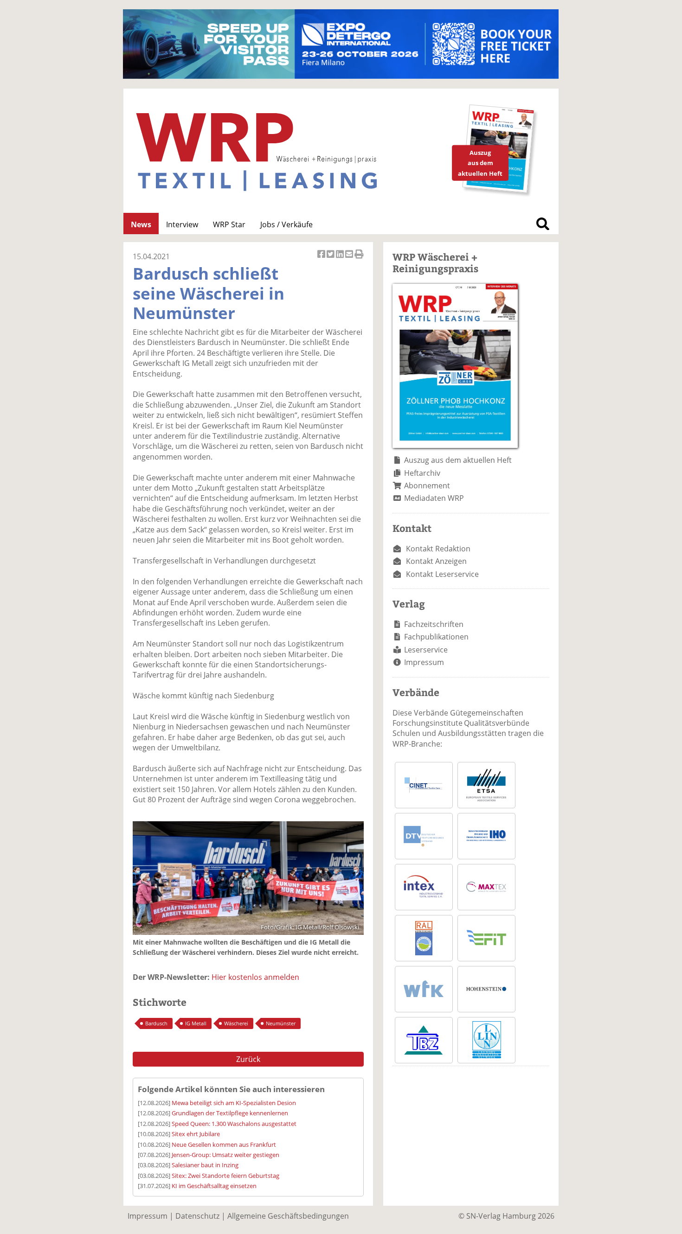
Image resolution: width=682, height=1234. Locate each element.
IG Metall (195, 1023)
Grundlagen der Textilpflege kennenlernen (230, 1113)
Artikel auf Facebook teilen (322, 259)
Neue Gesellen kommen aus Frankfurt (224, 1144)
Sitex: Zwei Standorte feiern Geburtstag (225, 1175)
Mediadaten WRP (434, 498)
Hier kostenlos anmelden (255, 977)
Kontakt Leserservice (442, 574)
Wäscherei (236, 1023)
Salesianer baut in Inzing (205, 1165)
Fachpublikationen (436, 637)
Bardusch (156, 1023)
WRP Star (229, 224)
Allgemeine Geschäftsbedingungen (288, 1216)
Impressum (424, 662)
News (141, 224)
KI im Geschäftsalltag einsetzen (214, 1186)
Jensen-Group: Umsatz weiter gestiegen (225, 1155)
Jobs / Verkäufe (286, 224)
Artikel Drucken (359, 259)
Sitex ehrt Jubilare (196, 1134)
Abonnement (427, 485)
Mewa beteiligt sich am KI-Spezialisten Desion (234, 1103)
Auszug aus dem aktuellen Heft (458, 460)
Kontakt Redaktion (438, 548)
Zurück (248, 1059)
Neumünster (281, 1023)
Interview (182, 224)
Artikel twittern (331, 259)
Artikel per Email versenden (349, 259)
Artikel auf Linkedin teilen (340, 259)
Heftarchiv (422, 473)
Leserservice (426, 650)
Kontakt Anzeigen (436, 561)
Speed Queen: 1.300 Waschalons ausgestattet (234, 1123)
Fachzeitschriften (433, 624)
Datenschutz (197, 1216)
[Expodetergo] (341, 76)
